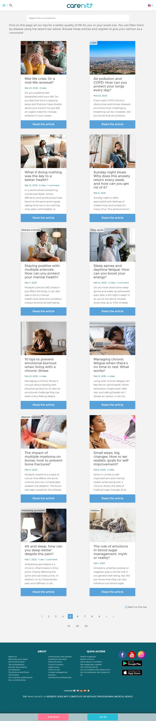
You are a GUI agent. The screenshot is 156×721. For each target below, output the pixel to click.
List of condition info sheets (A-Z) (95, 670)
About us (12, 656)
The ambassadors (16, 664)
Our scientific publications (20, 677)
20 (77, 625)
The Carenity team (16, 662)
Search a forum (87, 659)
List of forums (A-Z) (89, 667)
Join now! (53, 717)
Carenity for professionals (59, 677)
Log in (102, 717)
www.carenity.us (37, 696)
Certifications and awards (60, 656)
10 (68, 625)
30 (86, 625)
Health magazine (88, 656)
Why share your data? (18, 659)
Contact (52, 675)
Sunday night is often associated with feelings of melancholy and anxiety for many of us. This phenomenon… (112, 203)
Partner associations (17, 667)
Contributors (14, 670)
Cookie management (58, 672)
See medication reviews (91, 664)
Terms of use (54, 670)
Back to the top (137, 606)
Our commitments (17, 680)
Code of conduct (56, 664)
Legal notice (53, 667)
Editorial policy (55, 662)
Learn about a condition (91, 662)
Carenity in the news (57, 659)
